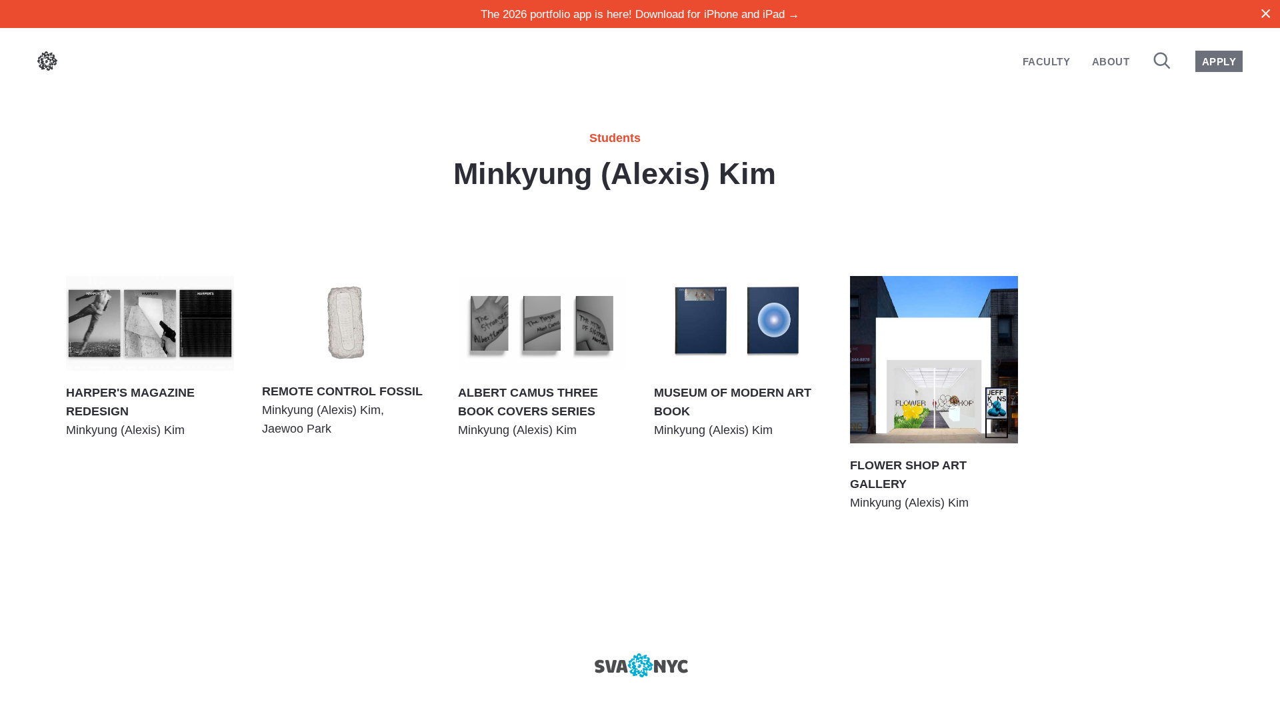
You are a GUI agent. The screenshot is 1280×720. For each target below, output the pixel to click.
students (615, 138)
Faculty (1046, 61)
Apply (1219, 61)
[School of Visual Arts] (639, 665)
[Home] (47, 63)
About (1110, 61)
